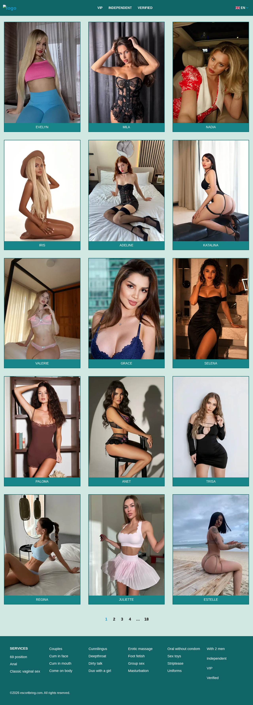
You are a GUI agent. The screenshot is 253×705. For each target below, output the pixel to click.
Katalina (210, 245)
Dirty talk (95, 663)
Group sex (136, 663)
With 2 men (216, 649)
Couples (55, 649)
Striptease (175, 663)
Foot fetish (136, 656)
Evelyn (42, 127)
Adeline (126, 245)
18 (146, 619)
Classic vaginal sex (25, 671)
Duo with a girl (100, 671)
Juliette (126, 599)
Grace (126, 363)
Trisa (211, 481)
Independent (120, 7)
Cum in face (58, 656)
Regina (42, 599)
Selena (210, 363)
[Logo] (9, 7)
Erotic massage (140, 649)
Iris (42, 245)
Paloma (42, 481)
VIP (100, 7)
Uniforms (174, 671)
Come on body (60, 671)
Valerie (42, 363)
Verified (145, 7)
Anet (126, 481)
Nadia (211, 127)
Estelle (211, 599)
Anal (13, 664)
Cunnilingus (98, 649)
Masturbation (138, 671)
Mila (126, 127)
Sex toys (174, 656)
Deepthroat (97, 656)
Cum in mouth (60, 663)
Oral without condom (183, 649)
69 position (18, 657)
